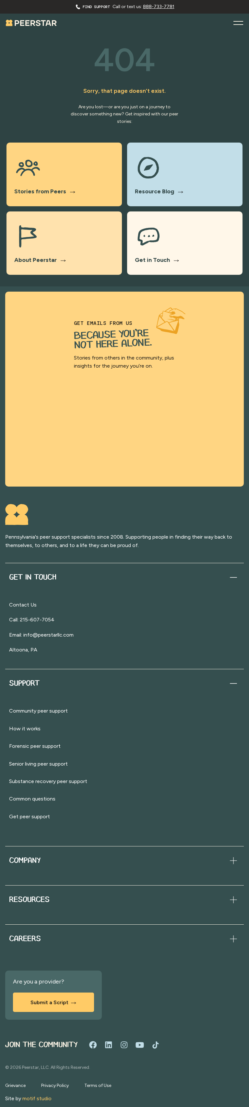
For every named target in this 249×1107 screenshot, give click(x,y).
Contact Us (23, 605)
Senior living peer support (38, 764)
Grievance (15, 1085)
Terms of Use (97, 1085)
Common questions (32, 799)
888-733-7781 (158, 6)
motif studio (37, 1098)
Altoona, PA (23, 650)
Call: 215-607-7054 (31, 620)
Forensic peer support (35, 746)
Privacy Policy (55, 1085)
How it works (25, 728)
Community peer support (38, 711)
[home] (31, 22)
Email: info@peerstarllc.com (41, 635)
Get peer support (29, 816)
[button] (238, 23)
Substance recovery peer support (48, 781)
